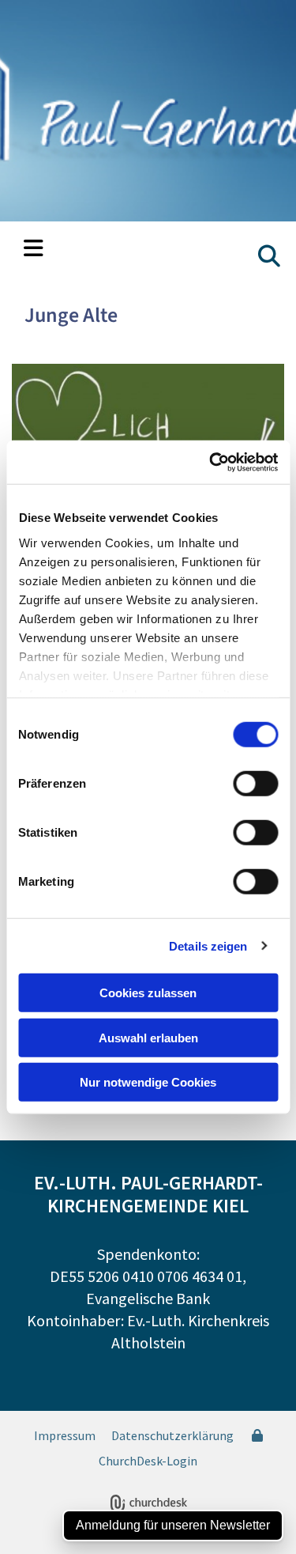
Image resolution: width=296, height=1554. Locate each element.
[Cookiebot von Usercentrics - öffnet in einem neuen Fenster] (211, 462)
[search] (269, 256)
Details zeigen (208, 945)
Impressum (65, 1435)
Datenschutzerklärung (172, 1435)
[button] (33, 250)
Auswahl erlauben (148, 1037)
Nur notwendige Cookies (148, 1082)
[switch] (255, 783)
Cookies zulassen (148, 993)
